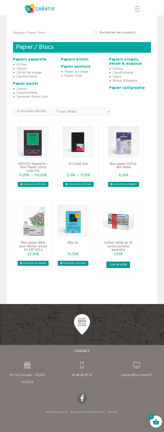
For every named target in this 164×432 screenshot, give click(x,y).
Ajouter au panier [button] (125, 184)
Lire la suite (118, 265)
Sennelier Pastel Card (32, 97)
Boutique (19, 33)
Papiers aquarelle (29, 59)
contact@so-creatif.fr (136, 375)
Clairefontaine (27, 77)
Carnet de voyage (29, 73)
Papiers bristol (75, 59)
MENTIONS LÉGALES (57, 412)
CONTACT (112, 412)
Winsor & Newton (125, 81)
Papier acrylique (76, 72)
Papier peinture (76, 66)
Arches (22, 65)
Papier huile (73, 76)
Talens (117, 77)
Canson (22, 69)
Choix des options (34, 184)
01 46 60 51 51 (82, 375)
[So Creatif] (36, 8)
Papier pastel (25, 83)
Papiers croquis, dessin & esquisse (125, 61)
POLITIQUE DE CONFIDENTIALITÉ (87, 412)
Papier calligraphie (127, 88)
